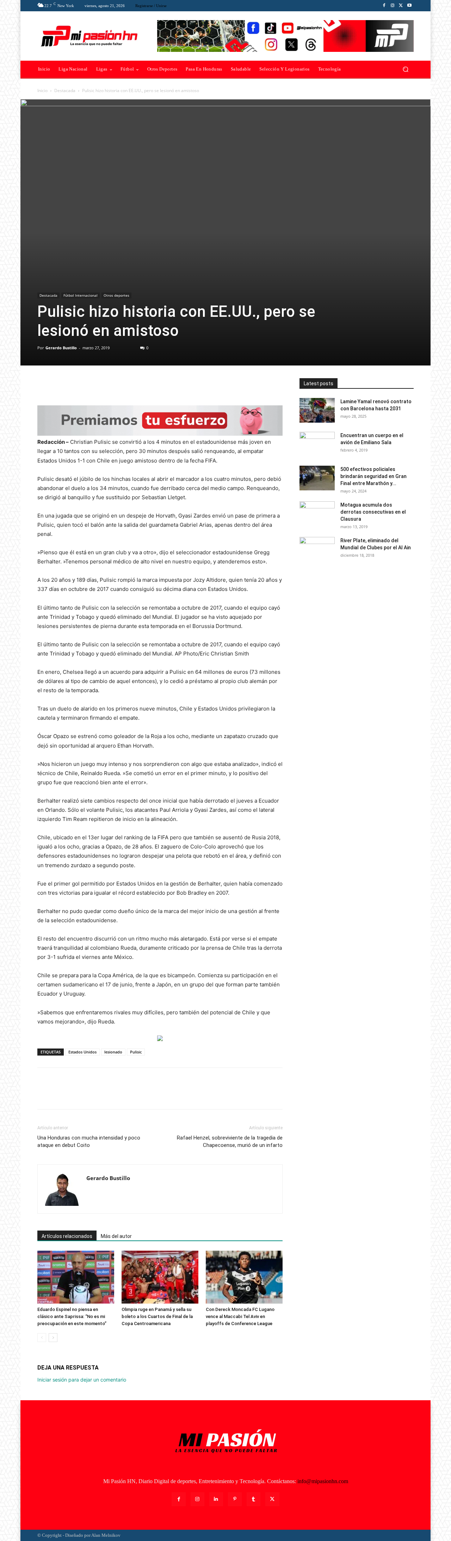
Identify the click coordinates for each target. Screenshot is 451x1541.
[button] (405, 69)
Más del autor (116, 1236)
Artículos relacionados (67, 1236)
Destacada (64, 90)
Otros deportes (116, 295)
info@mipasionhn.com (322, 1481)
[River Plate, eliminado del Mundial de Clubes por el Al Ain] (317, 549)
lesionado (113, 1051)
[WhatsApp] (93, 385)
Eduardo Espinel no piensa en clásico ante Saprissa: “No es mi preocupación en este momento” (71, 1316)
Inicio (42, 90)
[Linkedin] (216, 1499)
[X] (401, 5)
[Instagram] (392, 5)
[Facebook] (384, 5)
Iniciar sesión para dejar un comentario (81, 1380)
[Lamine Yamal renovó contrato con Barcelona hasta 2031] (317, 410)
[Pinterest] (77, 385)
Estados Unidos (82, 1051)
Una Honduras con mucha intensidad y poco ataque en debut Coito (88, 1141)
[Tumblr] (253, 1499)
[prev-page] (41, 1337)
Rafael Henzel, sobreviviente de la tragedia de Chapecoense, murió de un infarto (230, 1141)
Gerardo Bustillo (61, 347)
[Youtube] (409, 5)
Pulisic (136, 1051)
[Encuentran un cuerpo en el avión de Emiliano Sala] (317, 444)
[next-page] (53, 1337)
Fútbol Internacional (80, 295)
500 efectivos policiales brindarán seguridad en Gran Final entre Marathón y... (373, 476)
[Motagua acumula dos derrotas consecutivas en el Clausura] (317, 513)
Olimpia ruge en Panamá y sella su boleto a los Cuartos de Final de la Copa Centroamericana (157, 1316)
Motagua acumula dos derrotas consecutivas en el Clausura (373, 512)
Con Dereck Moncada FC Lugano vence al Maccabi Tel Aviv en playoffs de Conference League (240, 1316)
